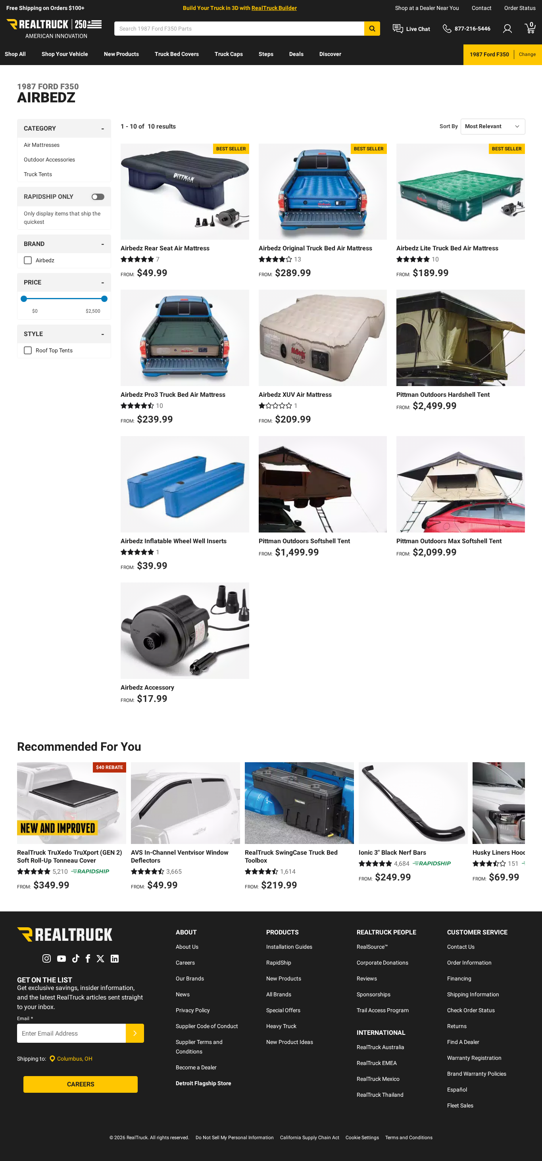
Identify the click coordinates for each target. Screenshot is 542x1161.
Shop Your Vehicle (65, 54)
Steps (266, 54)
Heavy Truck (281, 1026)
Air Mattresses (42, 145)
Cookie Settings (362, 1137)
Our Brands (190, 978)
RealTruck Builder (274, 8)
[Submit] (135, 1033)
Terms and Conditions (408, 1137)
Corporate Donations (382, 962)
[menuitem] (15, 54)
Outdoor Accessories (49, 159)
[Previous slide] (25, 827)
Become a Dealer (196, 1067)
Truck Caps (229, 54)
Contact (482, 8)
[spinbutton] (35, 311)
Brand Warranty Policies (476, 1074)
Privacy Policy (193, 1010)
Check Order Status (471, 1010)
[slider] (24, 299)
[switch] (64, 196)
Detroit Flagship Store (203, 1083)
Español (457, 1089)
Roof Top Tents (54, 350)
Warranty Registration (474, 1058)
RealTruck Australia (380, 1047)
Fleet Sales (460, 1105)
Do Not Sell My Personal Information (235, 1137)
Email (25, 1018)
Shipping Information (473, 994)
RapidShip (278, 962)
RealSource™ (372, 947)
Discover (330, 54)
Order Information (469, 962)
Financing (459, 978)
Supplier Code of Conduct (207, 1026)
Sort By (449, 126)
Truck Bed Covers (177, 54)
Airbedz (45, 260)
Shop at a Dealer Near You (427, 8)
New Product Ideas (289, 1042)
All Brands (278, 994)
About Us (187, 947)
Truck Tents (38, 174)
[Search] (372, 28)
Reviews (367, 978)
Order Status (520, 8)
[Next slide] (517, 827)
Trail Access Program (383, 1010)
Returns (457, 1026)
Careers (185, 962)
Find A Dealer (463, 1042)
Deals (296, 54)
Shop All (15, 54)
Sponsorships (373, 994)
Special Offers (283, 1010)
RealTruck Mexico (378, 1079)
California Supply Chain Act (309, 1137)
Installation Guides (289, 947)
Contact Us (461, 947)
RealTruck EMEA (377, 1063)
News (183, 994)
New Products (121, 54)
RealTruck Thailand (380, 1095)
